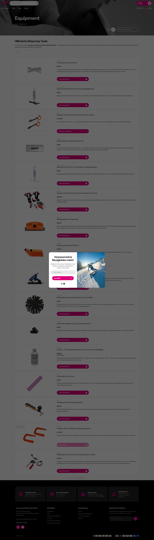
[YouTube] (64, 283)
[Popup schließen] (103, 254)
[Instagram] (62, 283)
